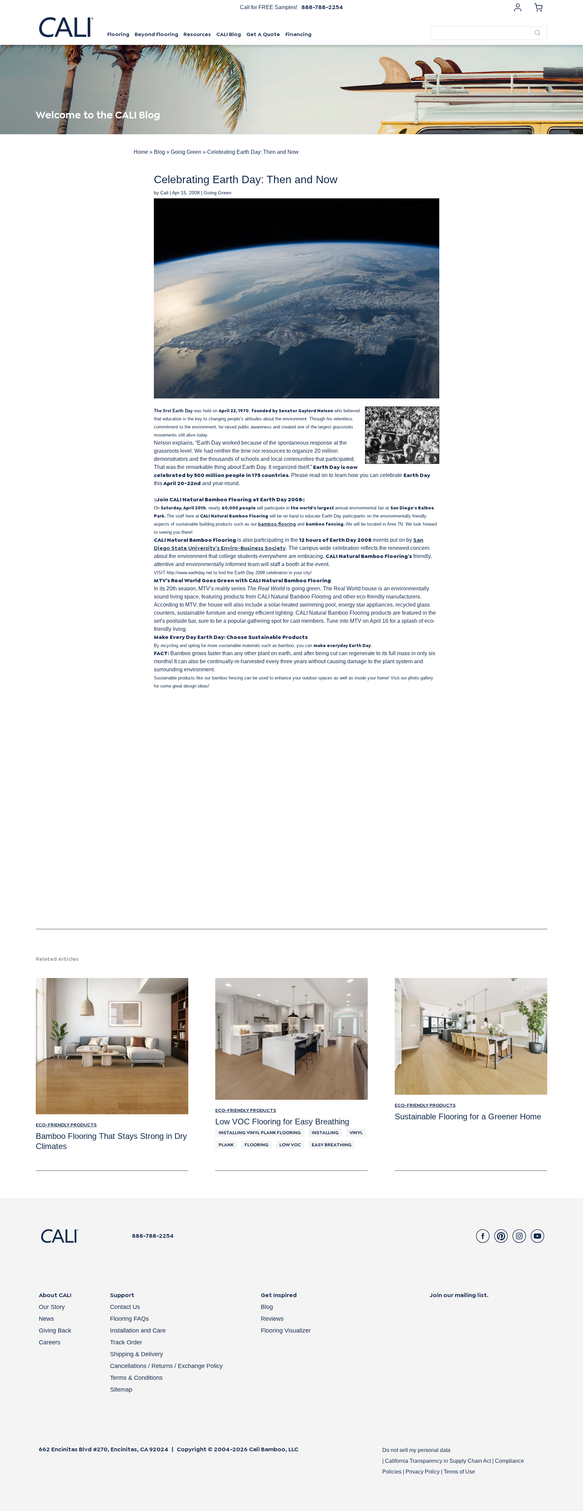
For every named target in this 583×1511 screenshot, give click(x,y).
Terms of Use (459, 1472)
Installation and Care (138, 1330)
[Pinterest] (501, 1236)
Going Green (186, 152)
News (46, 1318)
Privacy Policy (423, 1472)
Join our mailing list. (459, 1295)
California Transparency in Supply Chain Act (438, 1461)
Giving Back (55, 1330)
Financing (298, 34)
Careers (49, 1342)
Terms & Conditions (136, 1377)
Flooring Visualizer (286, 1330)
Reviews (272, 1318)
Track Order (126, 1342)
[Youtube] (537, 1236)
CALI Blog (228, 34)
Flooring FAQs (129, 1318)
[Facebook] (483, 1236)
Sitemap (121, 1389)
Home (141, 152)
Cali (164, 192)
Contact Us (125, 1307)
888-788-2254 (322, 7)
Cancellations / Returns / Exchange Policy (166, 1366)
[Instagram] (519, 1236)
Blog (159, 152)
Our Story (52, 1307)
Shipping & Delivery (136, 1354)
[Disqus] (291, 844)
